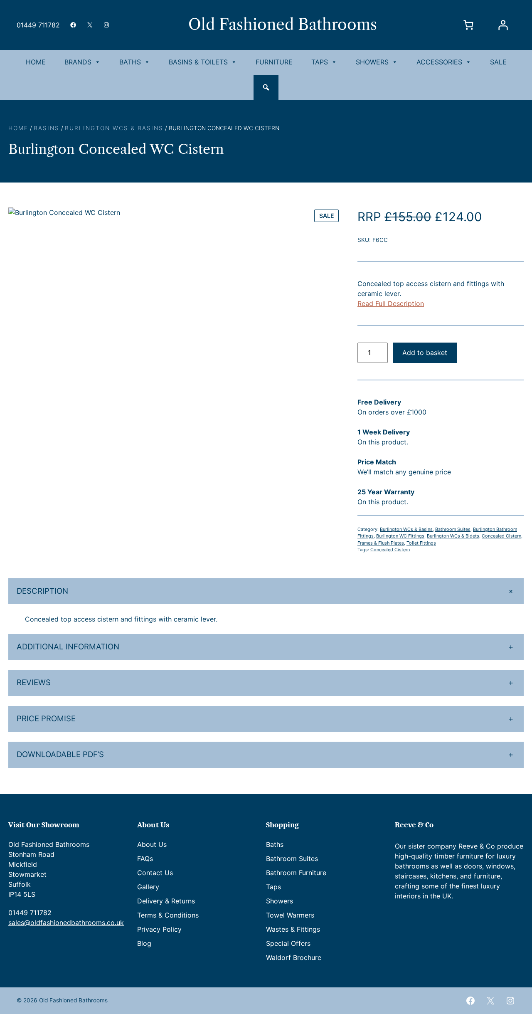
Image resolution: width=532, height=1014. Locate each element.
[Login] (502, 24)
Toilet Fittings (421, 543)
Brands (77, 62)
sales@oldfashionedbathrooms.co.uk (66, 922)
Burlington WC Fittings (400, 536)
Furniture (274, 62)
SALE (498, 62)
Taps (319, 62)
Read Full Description (390, 303)
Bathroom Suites (452, 529)
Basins (46, 128)
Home (36, 62)
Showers (372, 62)
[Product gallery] (174, 373)
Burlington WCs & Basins (114, 128)
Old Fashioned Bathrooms (282, 24)
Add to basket (424, 352)
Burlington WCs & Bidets (453, 536)
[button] (266, 87)
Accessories (439, 62)
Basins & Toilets (198, 62)
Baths (130, 62)
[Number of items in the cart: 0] (468, 24)
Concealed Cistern (390, 550)
